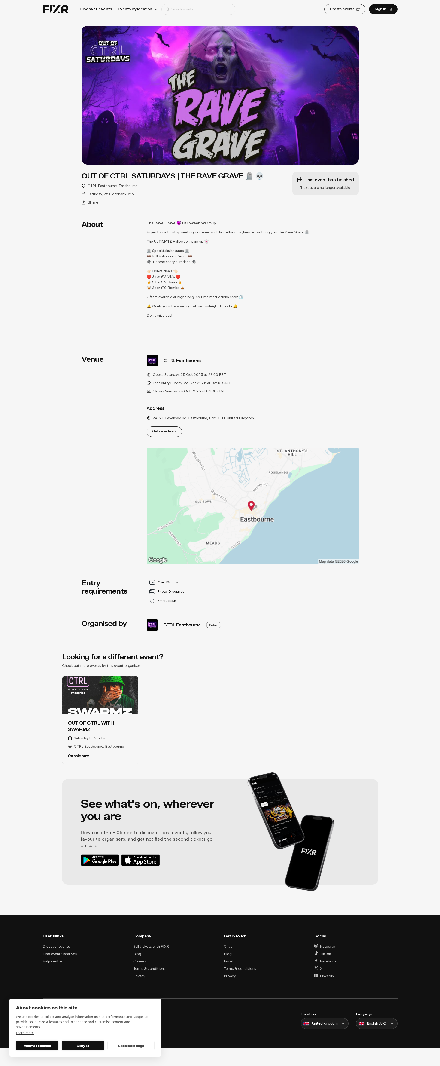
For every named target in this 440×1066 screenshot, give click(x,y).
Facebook (328, 961)
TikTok (325, 954)
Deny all (83, 1046)
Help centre (52, 961)
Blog (137, 954)
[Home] (56, 9)
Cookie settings (131, 1046)
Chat (228, 946)
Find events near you (60, 954)
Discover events (96, 9)
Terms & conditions (149, 968)
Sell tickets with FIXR (151, 946)
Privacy (139, 976)
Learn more (25, 1033)
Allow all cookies (37, 1046)
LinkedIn (327, 976)
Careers (139, 961)
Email (228, 961)
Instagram (328, 946)
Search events (182, 9)
